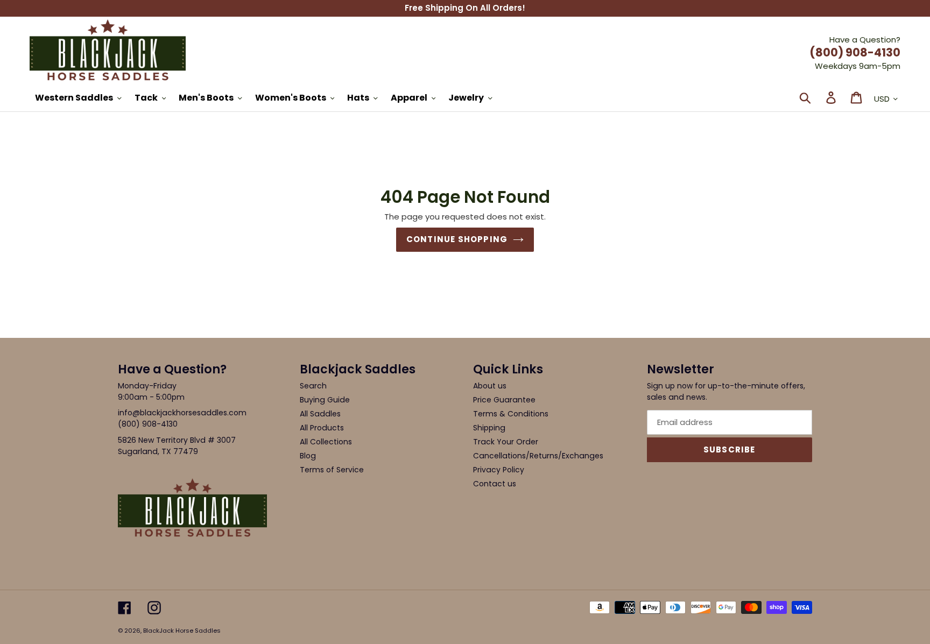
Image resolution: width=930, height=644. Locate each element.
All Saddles (320, 413)
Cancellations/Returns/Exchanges (538, 455)
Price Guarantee (504, 399)
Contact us (494, 483)
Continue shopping (457, 239)
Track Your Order (505, 441)
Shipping (489, 427)
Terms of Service (332, 469)
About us (489, 385)
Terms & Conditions (510, 413)
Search (313, 385)
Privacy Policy (498, 469)
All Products (322, 427)
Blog (308, 455)
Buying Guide (325, 399)
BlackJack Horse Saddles (182, 630)
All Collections (326, 441)
